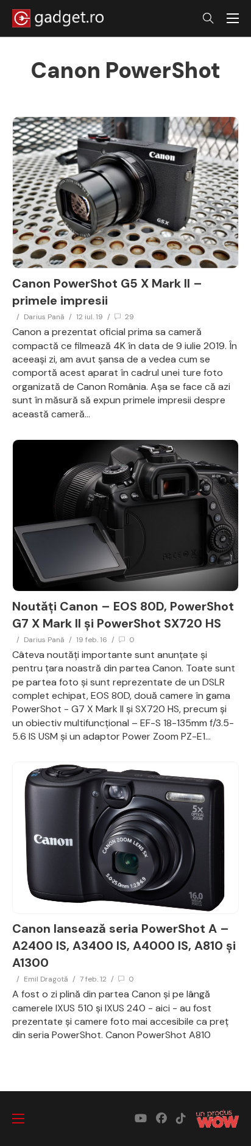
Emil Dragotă (46, 979)
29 (129, 317)
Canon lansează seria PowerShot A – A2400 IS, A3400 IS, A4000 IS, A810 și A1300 (124, 946)
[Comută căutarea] (208, 18)
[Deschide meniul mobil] (233, 18)
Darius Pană (44, 317)
